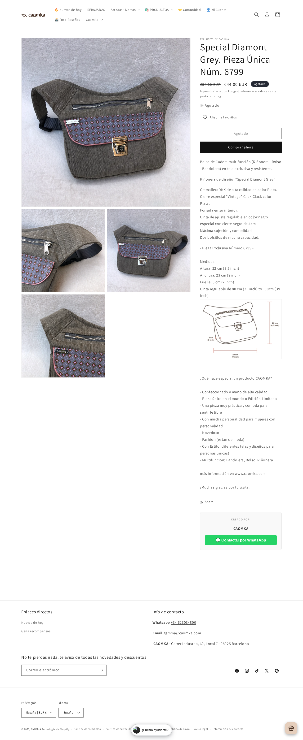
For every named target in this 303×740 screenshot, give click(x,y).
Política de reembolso (87, 729)
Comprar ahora (241, 147)
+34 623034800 (183, 622)
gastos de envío (243, 91)
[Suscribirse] (101, 670)
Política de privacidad (119, 729)
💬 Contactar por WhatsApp (241, 540)
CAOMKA (36, 729)
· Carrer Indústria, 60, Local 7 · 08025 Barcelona (201, 643)
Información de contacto (228, 729)
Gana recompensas (36, 631)
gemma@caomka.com (182, 633)
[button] (125, 10)
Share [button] (209, 502)
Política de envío (179, 729)
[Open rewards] (291, 728)
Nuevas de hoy (32, 622)
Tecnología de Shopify (55, 729)
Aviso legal (201, 729)
